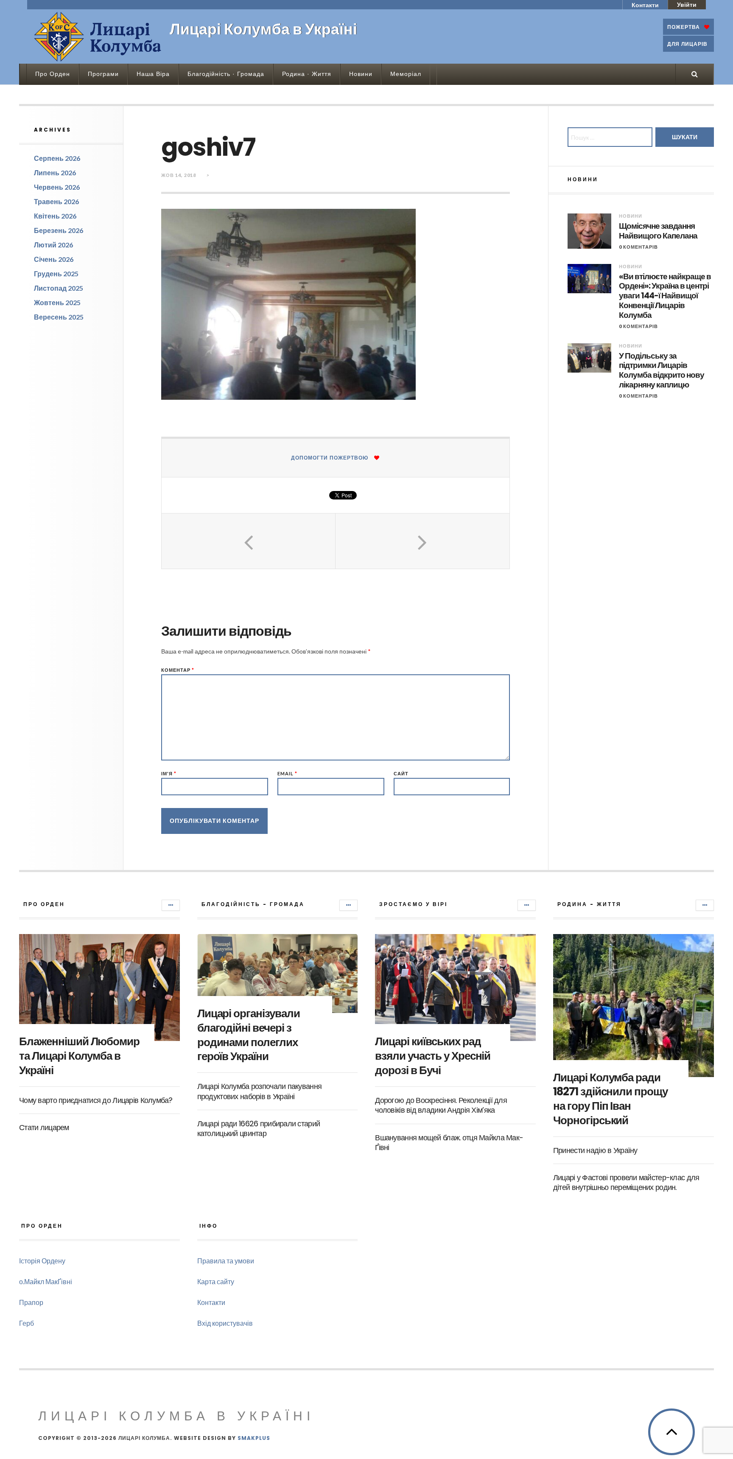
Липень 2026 (55, 172)
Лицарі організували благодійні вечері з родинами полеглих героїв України (248, 1035)
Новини (360, 73)
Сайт (401, 773)
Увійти (687, 4)
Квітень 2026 (55, 216)
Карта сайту (215, 1281)
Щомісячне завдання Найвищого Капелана (658, 231)
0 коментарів (638, 247)
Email (287, 773)
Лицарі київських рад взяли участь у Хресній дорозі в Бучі (432, 1056)
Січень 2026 (53, 259)
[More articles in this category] (170, 905)
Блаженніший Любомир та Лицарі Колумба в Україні (79, 1056)
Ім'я (168, 773)
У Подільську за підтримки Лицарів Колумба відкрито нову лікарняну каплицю (661, 370)
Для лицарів (687, 44)
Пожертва (683, 27)
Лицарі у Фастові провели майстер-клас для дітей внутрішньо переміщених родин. (626, 1182)
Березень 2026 (58, 230)
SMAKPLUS (254, 1438)
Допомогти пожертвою (329, 457)
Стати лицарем (44, 1127)
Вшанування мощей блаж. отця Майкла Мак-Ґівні (449, 1142)
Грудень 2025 (56, 273)
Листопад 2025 (58, 288)
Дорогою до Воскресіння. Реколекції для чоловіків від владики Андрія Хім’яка (441, 1105)
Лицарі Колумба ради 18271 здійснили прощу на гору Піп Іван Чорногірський (610, 1099)
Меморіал (405, 73)
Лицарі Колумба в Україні (176, 1416)
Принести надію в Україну (595, 1150)
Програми (103, 73)
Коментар (177, 670)
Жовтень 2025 (57, 302)
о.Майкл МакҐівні (45, 1281)
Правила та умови (225, 1261)
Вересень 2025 (59, 317)
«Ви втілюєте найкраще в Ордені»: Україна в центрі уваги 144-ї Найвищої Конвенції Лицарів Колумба (665, 296)
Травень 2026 (56, 201)
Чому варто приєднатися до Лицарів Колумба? (96, 1100)
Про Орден (52, 73)
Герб (26, 1323)
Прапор (31, 1302)
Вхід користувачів (225, 1323)
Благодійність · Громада (225, 73)
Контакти (645, 4)
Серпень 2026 (57, 158)
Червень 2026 (57, 187)
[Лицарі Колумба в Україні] (97, 36)
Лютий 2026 (53, 245)
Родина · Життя (306, 73)
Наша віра (153, 73)
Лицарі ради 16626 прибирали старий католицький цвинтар (258, 1128)
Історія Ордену (42, 1261)
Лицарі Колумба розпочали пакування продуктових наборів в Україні (259, 1091)
